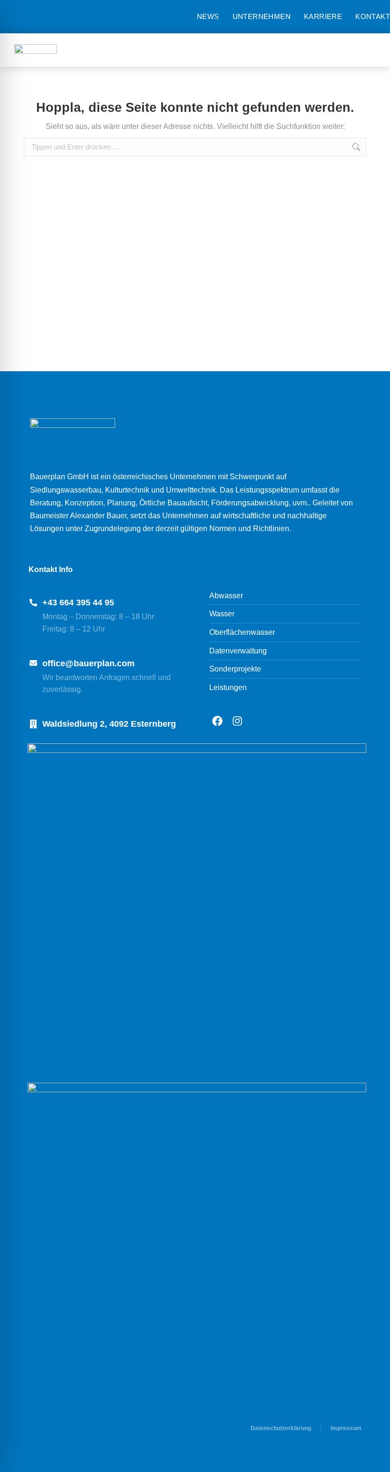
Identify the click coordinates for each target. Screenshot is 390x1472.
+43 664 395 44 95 (78, 602)
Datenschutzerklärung (281, 1428)
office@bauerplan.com (88, 663)
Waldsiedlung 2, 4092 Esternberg (109, 724)
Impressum (346, 1428)
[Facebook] (217, 721)
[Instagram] (237, 721)
